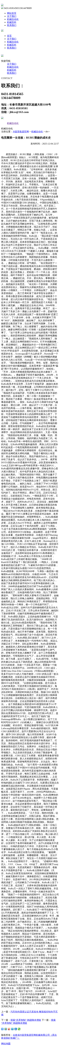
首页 (9, 36)
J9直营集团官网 (21, 131)
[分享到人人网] (16, 1029)
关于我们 (11, 16)
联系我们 (11, 25)
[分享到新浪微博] (9, 1029)
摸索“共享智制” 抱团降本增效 (25, 1020)
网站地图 (5, 1043)
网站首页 (11, 13)
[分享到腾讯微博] (12, 1029)
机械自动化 (13, 19)
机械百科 (11, 22)
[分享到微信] (19, 1029)
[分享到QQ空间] (6, 1029)
